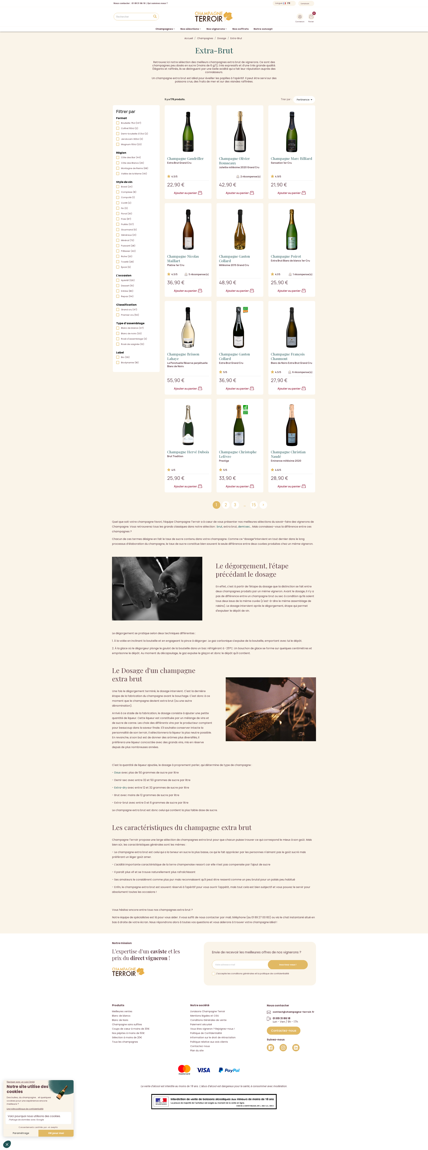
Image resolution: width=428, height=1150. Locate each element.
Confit (126, 202)
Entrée (127, 291)
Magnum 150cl (131, 144)
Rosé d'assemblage (134, 338)
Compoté (128, 197)
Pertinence (305, 100)
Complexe (128, 192)
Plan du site (197, 1050)
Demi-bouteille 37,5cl (134, 133)
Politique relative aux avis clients (209, 1041)
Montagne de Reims (134, 168)
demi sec (244, 527)
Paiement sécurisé (201, 1024)
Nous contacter (122, 3)
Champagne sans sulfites (127, 1024)
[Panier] (311, 16)
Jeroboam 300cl (132, 139)
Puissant (128, 245)
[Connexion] (299, 16)
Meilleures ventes (122, 1011)
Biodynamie (130, 362)
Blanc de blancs (132, 328)
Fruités (127, 224)
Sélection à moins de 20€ (127, 1037)
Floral (126, 213)
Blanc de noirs (131, 333)
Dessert (127, 285)
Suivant (263, 505)
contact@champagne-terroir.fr (293, 1012)
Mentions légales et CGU (204, 1015)
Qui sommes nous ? (157, 3)
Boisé (126, 186)
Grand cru (129, 309)
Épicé (126, 267)
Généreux (128, 235)
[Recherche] (155, 16)
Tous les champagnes (125, 1041)
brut (219, 527)
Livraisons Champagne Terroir (207, 1011)
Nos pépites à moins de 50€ (128, 1033)
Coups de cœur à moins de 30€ (131, 1028)
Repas (127, 296)
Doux (117, 772)
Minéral (127, 240)
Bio (125, 357)
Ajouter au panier (185, 193)
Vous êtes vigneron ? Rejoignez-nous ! (212, 1028)
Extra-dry (120, 788)
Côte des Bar (131, 157)
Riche (126, 256)
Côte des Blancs (132, 163)
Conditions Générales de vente (208, 1020)
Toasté (127, 261)
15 (254, 505)
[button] (283, 1031)
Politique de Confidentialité (206, 1033)
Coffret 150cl (129, 128)
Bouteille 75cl (131, 123)
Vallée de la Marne (134, 173)
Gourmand (129, 229)
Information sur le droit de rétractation (213, 1037)
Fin (124, 208)
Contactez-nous (200, 1046)
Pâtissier (128, 251)
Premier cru (130, 315)
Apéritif (128, 280)
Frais (126, 219)
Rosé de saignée (132, 344)
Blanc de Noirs (120, 1020)
